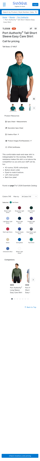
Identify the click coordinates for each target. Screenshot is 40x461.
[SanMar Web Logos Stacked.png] (20, 4)
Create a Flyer (12, 134)
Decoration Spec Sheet (15, 128)
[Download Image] (34, 99)
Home (4, 17)
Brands (12, 17)
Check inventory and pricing (20, 456)
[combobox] (29, 196)
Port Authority (22, 17)
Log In (35, 4)
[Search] (36, 12)
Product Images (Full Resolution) (19, 141)
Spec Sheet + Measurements (17, 121)
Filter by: (16, 196)
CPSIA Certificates (14, 147)
